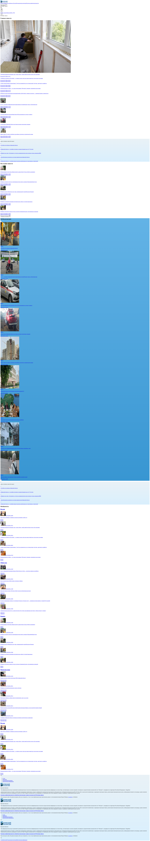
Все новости (3, 5)
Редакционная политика (8, 780)
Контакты (5, 779)
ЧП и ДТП (13, 12)
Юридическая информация (8, 781)
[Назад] (1, 11)
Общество (9, 12)
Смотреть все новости (5, 216)
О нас (4, 778)
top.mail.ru (70, 797)
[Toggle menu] (1, 9)
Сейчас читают (3, 12)
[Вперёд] (1, 14)
